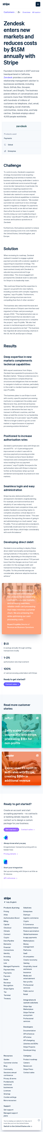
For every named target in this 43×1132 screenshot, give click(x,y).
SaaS (25, 953)
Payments (8, 973)
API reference (9, 878)
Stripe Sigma (9, 988)
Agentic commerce (31, 918)
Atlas (6, 914)
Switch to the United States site (17, 1126)
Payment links (9, 969)
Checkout (7, 927)
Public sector (28, 991)
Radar (6, 979)
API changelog (29, 1040)
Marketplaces (28, 941)
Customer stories (11, 1062)
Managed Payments (11, 966)
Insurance (27, 972)
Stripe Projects (29, 1047)
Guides (6, 1059)
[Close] (38, 1121)
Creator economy (30, 960)
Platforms (27, 950)
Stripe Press (28, 1069)
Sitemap (7, 1094)
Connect (7, 934)
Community (8, 1069)
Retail (25, 994)
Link (5, 963)
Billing (6, 921)
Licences (7, 1090)
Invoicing (7, 956)
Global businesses (30, 934)
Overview (26, 12)
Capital (6, 924)
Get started (11, 829)
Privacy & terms (10, 1078)
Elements (7, 944)
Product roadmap (30, 1059)
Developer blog (29, 1050)
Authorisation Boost (12, 918)
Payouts (7, 976)
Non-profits (28, 981)
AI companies (28, 956)
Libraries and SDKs (30, 1043)
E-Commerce (28, 924)
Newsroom (27, 1066)
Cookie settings (10, 1097)
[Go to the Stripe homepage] (6, 898)
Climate (7, 931)
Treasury (7, 998)
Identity (7, 953)
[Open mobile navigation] (38, 4)
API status (27, 1037)
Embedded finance (30, 927)
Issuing (6, 960)
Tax (5, 992)
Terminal (7, 995)
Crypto (6, 937)
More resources (10, 1100)
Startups (26, 914)
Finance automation (31, 931)
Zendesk (8, 77)
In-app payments (30, 937)
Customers (9, 12)
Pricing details (10, 854)
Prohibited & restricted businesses (9, 1084)
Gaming (26, 963)
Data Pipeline (9, 941)
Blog (5, 1066)
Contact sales (11, 684)
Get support (8, 1109)
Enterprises (28, 911)
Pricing (6, 911)
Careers (26, 1062)
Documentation (29, 1030)
